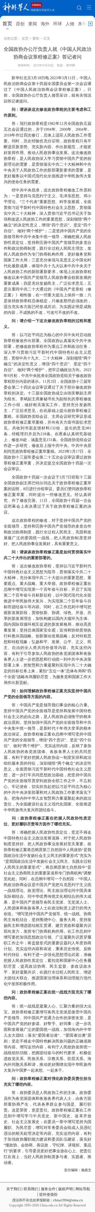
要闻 (32, 23)
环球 (57, 23)
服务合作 (48, 1189)
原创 (20, 23)
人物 (70, 23)
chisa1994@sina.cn (68, 1200)
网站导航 (83, 1189)
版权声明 (65, 1189)
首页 (7, 23)
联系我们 (31, 1189)
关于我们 (13, 1189)
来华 (82, 23)
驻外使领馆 (48, 1194)
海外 (45, 23)
